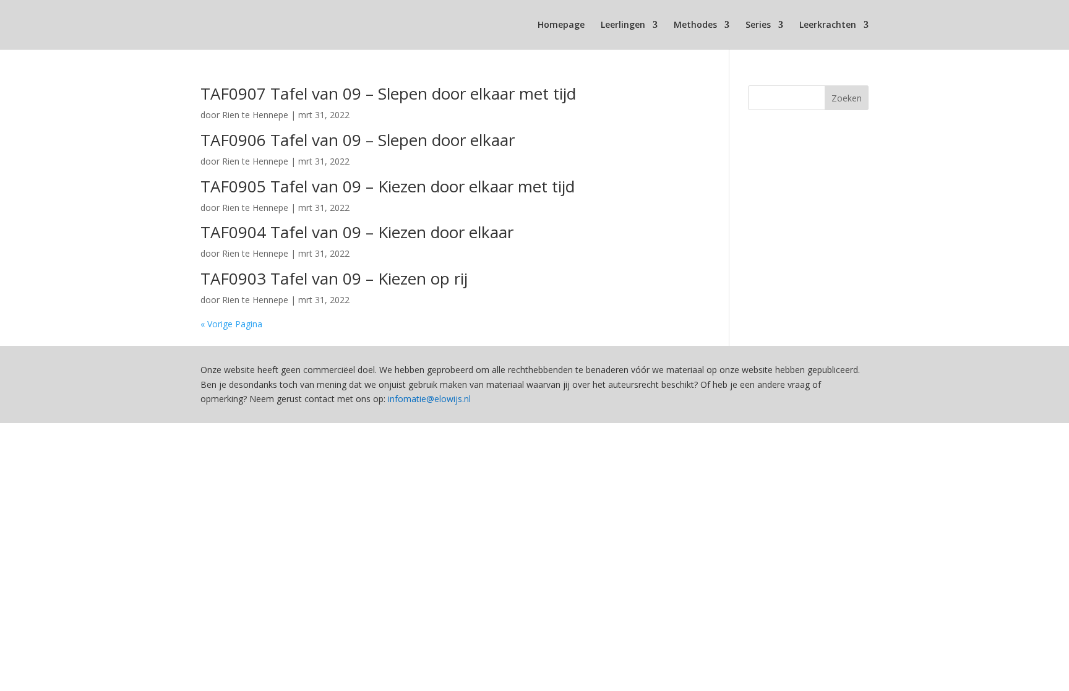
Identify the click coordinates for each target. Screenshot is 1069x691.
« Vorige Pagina (231, 324)
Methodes (695, 25)
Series (758, 25)
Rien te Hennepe (255, 115)
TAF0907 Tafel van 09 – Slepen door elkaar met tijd (388, 93)
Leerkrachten (827, 25)
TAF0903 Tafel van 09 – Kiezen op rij (334, 278)
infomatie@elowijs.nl (429, 399)
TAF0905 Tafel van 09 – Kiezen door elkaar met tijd (387, 186)
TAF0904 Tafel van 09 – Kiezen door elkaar (356, 232)
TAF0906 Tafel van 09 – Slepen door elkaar (357, 140)
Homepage (561, 25)
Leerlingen (623, 25)
